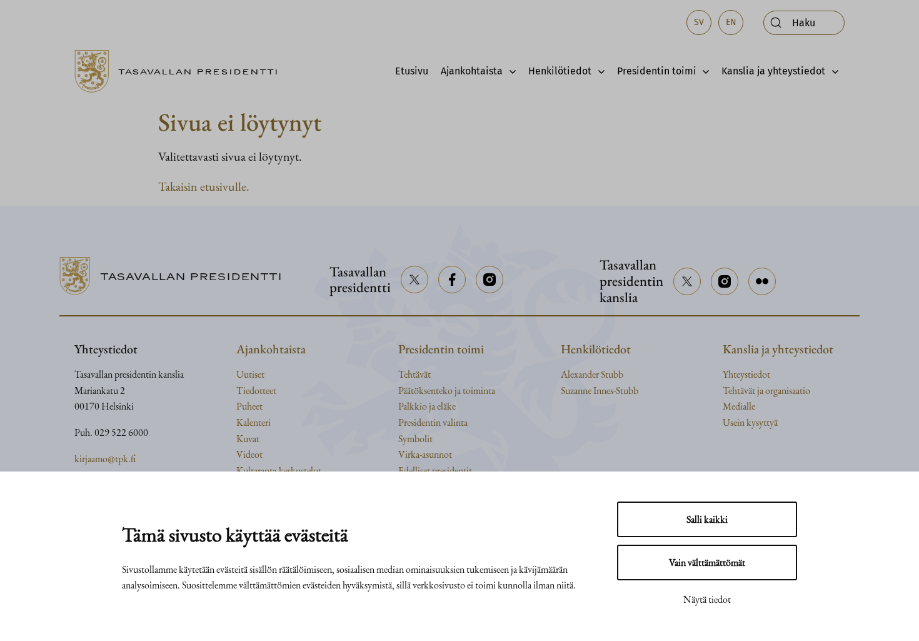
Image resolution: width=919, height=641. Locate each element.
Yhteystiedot (746, 374)
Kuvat (247, 438)
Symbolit (415, 438)
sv (699, 22)
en (731, 22)
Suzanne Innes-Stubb (599, 390)
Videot (249, 454)
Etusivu (411, 71)
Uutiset (250, 374)
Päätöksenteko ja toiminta (446, 390)
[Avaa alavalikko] (509, 71)
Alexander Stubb (592, 374)
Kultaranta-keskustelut (278, 470)
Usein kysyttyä (750, 422)
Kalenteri (253, 422)
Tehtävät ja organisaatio (766, 390)
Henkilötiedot (559, 71)
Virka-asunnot (425, 454)
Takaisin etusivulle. (203, 186)
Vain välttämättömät (707, 562)
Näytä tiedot (707, 599)
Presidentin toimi (656, 71)
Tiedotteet (256, 390)
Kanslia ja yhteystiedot (773, 71)
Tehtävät (414, 374)
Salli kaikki (707, 519)
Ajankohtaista (472, 71)
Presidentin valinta (433, 422)
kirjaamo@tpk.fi (105, 458)
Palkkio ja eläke (427, 406)
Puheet (249, 406)
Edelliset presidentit (435, 470)
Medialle (739, 406)
